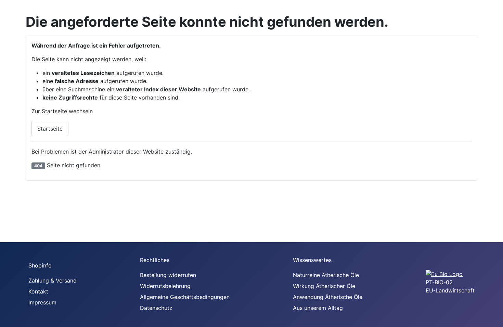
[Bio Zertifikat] (444, 273)
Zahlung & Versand (52, 280)
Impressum (42, 302)
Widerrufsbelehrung (165, 286)
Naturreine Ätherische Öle (326, 275)
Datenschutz (156, 307)
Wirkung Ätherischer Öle (324, 286)
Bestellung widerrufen (168, 275)
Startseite (50, 128)
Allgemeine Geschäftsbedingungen (185, 296)
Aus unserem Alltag (318, 307)
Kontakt (38, 291)
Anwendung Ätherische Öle (327, 296)
